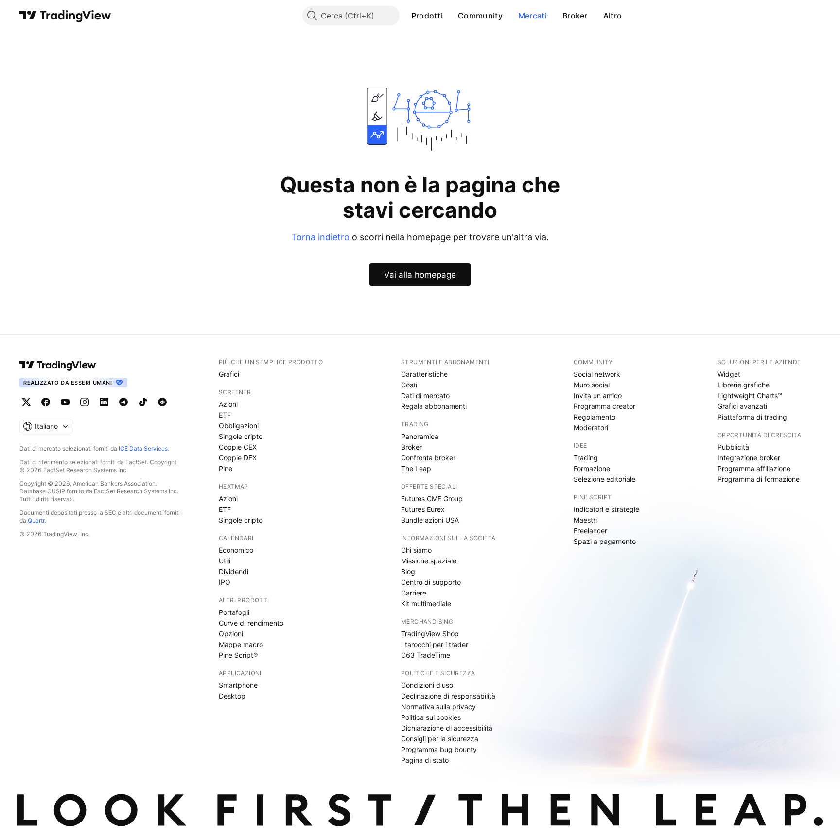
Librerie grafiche (744, 385)
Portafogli (234, 612)
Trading (586, 458)
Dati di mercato (425, 395)
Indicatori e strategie (606, 509)
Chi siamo (416, 550)
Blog (408, 571)
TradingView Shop (430, 634)
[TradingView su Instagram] (84, 402)
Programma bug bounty (439, 749)
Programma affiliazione (754, 468)
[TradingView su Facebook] (45, 402)
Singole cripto (240, 436)
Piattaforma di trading (752, 417)
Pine (225, 468)
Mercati (532, 15)
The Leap (416, 468)
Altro (612, 15)
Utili (224, 561)
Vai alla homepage (420, 275)
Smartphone (238, 685)
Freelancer (590, 530)
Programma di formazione (759, 479)
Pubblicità (733, 447)
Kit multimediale (426, 603)
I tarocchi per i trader (434, 644)
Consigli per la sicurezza (439, 739)
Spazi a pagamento (605, 541)
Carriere (413, 593)
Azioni (228, 404)
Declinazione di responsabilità (448, 696)
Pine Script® (238, 655)
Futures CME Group (432, 498)
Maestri (585, 520)
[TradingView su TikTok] (143, 402)
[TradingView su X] (26, 402)
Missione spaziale (428, 561)
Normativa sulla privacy (438, 706)
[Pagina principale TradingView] (65, 15)
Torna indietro (320, 237)
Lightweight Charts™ (750, 395)
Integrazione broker (749, 458)
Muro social (592, 385)
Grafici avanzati (742, 406)
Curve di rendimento (251, 623)
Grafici (229, 374)
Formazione (592, 468)
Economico (236, 550)
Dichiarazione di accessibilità (446, 728)
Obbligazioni (239, 425)
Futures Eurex (423, 509)
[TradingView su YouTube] (65, 402)
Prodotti (426, 15)
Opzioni (231, 634)
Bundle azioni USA (430, 520)
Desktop (232, 696)
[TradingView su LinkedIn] (104, 402)
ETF (225, 415)
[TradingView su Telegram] (123, 402)
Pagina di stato (425, 760)
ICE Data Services (143, 448)
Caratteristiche (424, 374)
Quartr (36, 520)
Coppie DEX (238, 458)
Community (480, 15)
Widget (729, 374)
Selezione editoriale (604, 479)
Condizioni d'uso (427, 685)
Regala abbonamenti (434, 406)
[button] (449, 15)
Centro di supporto (431, 582)
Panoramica (419, 436)
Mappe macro (241, 644)
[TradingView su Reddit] (162, 402)
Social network (597, 374)
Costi (409, 385)
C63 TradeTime (425, 655)
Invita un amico (598, 395)
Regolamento (594, 417)
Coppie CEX (238, 447)
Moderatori (591, 427)
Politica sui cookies (431, 717)
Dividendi (233, 571)
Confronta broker (428, 458)
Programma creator (604, 406)
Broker (575, 15)
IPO (224, 582)
